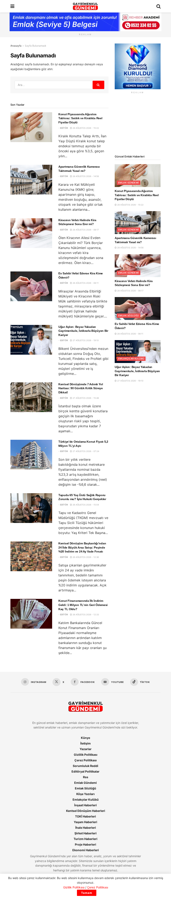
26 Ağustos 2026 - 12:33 (85, 614)
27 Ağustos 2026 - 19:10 (85, 340)
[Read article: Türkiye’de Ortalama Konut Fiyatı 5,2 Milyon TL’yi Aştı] (31, 454)
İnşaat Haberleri (85, 805)
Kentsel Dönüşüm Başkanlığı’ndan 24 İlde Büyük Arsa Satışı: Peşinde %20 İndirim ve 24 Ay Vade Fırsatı (82, 547)
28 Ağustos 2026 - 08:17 (85, 229)
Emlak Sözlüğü (128, 315)
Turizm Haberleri (85, 839)
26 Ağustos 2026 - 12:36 (85, 557)
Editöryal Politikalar (85, 771)
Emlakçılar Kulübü (131, 358)
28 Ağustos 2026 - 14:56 (85, 176)
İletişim (85, 743)
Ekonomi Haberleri (85, 850)
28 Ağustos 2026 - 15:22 (85, 128)
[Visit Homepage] (85, 6)
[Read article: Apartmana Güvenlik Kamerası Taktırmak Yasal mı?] (31, 179)
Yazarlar (86, 749)
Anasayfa (15, 45)
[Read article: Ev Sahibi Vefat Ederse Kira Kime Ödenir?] (31, 286)
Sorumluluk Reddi (85, 766)
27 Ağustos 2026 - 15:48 (85, 398)
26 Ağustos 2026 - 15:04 (85, 504)
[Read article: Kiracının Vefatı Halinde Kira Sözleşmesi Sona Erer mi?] (31, 233)
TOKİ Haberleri (85, 816)
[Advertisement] (138, 124)
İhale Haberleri (85, 827)
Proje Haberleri (85, 844)
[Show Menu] (12, 6)
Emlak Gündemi (128, 182)
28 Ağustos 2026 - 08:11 (85, 283)
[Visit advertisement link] (138, 66)
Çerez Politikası (85, 760)
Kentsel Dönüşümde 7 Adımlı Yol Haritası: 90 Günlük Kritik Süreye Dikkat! (80, 388)
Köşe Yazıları (85, 794)
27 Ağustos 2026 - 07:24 (85, 451)
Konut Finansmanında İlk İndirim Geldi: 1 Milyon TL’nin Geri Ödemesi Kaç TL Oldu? (83, 605)
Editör (64, 128)
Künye (85, 737)
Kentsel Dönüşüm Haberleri (85, 811)
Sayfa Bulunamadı (35, 45)
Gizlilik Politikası (85, 754)
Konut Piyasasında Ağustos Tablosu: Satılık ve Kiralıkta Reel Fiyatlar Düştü (80, 118)
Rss (85, 777)
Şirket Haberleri (85, 833)
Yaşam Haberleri (85, 822)
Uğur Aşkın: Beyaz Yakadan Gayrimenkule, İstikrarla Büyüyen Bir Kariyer (83, 331)
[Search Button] (158, 6)
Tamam (86, 892)
